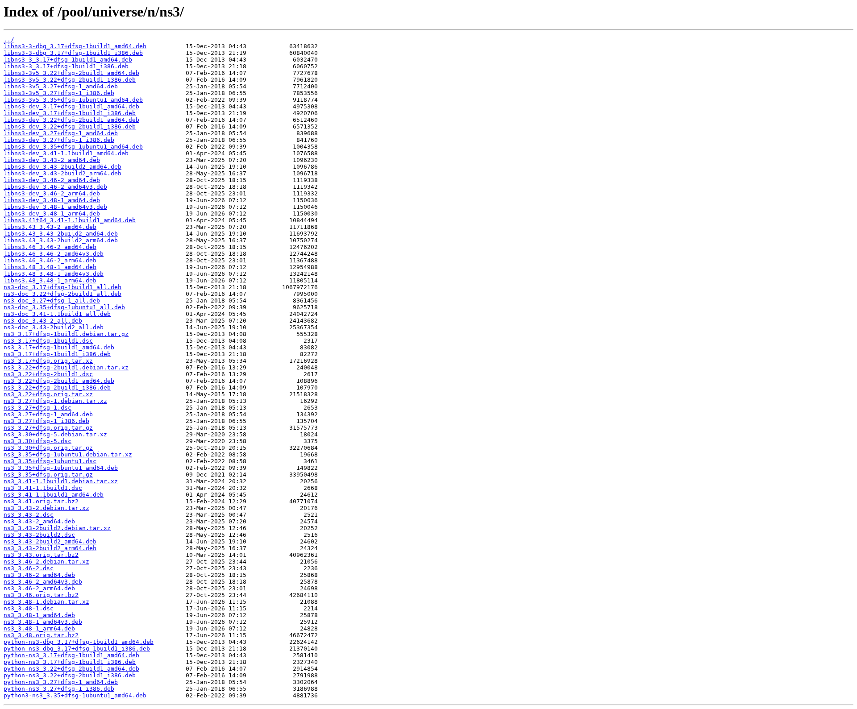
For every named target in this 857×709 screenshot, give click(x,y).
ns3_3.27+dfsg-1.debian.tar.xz (55, 401)
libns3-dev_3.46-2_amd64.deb (52, 180)
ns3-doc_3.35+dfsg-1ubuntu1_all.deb (64, 307)
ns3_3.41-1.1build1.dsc (43, 488)
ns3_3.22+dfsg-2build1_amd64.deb (59, 380)
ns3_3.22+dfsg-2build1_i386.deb (57, 387)
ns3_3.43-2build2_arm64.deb (50, 548)
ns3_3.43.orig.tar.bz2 (41, 554)
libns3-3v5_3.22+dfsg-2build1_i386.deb (70, 79)
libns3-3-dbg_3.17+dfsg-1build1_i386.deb (73, 53)
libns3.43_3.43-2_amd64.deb (50, 227)
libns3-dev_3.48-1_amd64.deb (52, 200)
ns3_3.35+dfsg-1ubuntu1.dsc (50, 461)
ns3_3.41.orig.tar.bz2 (41, 501)
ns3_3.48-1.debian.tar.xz (46, 601)
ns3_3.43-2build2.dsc (39, 534)
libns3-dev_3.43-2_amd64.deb (52, 160)
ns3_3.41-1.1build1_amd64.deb (54, 494)
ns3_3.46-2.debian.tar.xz (46, 561)
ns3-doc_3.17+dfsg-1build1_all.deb (62, 287)
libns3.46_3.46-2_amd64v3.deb (54, 253)
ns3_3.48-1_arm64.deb (39, 628)
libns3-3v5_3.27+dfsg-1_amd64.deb (61, 86)
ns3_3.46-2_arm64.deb (39, 588)
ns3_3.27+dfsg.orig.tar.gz (48, 427)
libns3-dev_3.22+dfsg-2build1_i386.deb (70, 126)
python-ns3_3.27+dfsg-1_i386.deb (59, 688)
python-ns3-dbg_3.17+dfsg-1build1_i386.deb (77, 648)
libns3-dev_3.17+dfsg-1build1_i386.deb (70, 113)
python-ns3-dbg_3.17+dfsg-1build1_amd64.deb (79, 642)
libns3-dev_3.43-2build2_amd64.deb (62, 166)
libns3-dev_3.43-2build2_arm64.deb (62, 173)
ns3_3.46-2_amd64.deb (39, 575)
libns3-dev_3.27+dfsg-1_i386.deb (59, 140)
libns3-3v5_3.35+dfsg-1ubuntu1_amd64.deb (73, 99)
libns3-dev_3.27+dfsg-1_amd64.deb (61, 133)
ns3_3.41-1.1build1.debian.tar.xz (61, 481)
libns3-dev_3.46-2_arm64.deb (52, 193)
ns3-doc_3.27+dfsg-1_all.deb (52, 300)
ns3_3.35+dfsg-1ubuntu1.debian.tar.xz (68, 454)
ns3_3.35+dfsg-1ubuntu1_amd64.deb (61, 467)
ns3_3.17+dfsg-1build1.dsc (48, 340)
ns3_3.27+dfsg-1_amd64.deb (48, 414)
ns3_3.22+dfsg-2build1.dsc (48, 374)
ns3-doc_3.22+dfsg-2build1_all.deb (62, 293)
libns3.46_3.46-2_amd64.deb (50, 247)
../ (9, 39)
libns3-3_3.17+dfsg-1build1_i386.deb (66, 66)
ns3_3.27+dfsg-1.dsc (37, 407)
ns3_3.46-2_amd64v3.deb (43, 581)
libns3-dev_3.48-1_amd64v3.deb (55, 206)
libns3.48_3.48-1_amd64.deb (50, 267)
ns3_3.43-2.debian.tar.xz (46, 508)
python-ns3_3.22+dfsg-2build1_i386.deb (70, 675)
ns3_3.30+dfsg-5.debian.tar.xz (55, 434)
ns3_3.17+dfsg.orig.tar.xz (48, 360)
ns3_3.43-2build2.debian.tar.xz (57, 528)
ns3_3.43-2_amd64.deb (39, 521)
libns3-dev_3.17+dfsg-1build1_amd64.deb (71, 106)
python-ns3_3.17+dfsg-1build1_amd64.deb (71, 655)
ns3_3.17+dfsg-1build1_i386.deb (57, 354)
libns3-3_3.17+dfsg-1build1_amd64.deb (68, 59)
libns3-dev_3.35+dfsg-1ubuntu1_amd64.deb (73, 146)
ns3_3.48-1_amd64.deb (39, 615)
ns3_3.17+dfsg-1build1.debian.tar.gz (66, 334)
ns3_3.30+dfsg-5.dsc (37, 441)
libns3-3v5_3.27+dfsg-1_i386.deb (59, 93)
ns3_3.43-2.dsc (29, 514)
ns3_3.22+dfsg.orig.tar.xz (48, 394)
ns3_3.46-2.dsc (29, 568)
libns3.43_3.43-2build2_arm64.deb (61, 240)
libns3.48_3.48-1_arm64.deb (50, 280)
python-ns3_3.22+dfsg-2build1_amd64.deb (71, 668)
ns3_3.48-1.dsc (29, 608)
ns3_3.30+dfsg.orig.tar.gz (48, 447)
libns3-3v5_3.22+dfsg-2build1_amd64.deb (71, 73)
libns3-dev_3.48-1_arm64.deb (52, 213)
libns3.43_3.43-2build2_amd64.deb (61, 233)
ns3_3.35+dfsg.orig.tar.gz (48, 474)
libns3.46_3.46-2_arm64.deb (50, 260)
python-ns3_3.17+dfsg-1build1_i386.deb (70, 662)
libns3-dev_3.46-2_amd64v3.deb (55, 186)
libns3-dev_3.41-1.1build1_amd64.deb (66, 153)
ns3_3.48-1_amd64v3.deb (43, 621)
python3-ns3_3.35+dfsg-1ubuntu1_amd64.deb (75, 695)
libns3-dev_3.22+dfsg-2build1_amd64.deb (71, 119)
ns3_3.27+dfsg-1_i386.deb (46, 421)
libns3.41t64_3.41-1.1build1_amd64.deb (70, 220)
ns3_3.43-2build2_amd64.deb (50, 541)
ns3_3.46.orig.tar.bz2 (41, 595)
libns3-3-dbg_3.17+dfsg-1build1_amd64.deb (75, 46)
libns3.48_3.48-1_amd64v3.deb (54, 273)
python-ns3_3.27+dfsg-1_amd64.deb (61, 682)
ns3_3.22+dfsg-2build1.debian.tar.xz (66, 367)
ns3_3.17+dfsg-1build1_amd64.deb (59, 347)
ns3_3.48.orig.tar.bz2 (41, 635)
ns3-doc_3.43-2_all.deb (43, 320)
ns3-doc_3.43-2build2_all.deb (54, 327)
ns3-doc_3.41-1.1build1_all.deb (57, 314)
